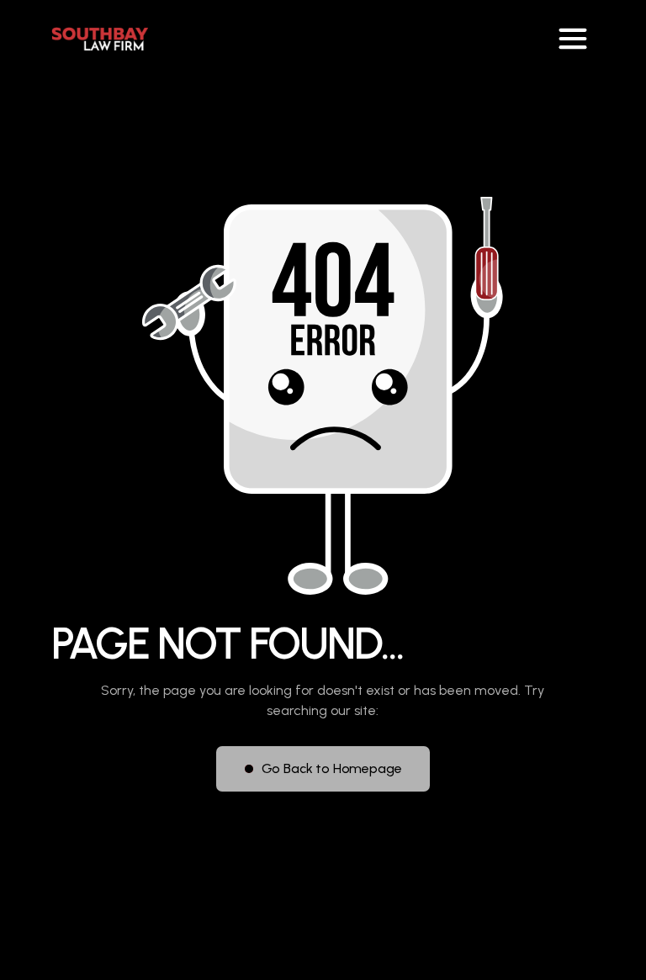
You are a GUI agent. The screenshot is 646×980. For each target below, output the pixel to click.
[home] (99, 38)
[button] (573, 39)
